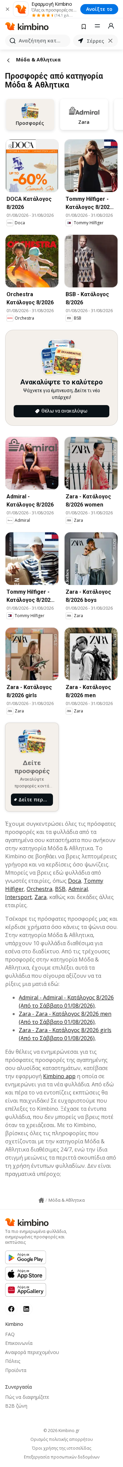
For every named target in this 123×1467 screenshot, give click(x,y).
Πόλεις (12, 1361)
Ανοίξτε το (99, 9)
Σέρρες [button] (95, 41)
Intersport (18, 897)
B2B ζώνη (16, 1406)
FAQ (10, 1334)
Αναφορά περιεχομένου (32, 1352)
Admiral (78, 889)
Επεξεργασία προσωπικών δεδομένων (61, 1457)
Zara (40, 897)
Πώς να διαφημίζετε (27, 1397)
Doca (74, 880)
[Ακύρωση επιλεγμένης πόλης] (110, 40)
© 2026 (61, 1430)
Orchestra (39, 889)
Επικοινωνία (18, 1343)
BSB (60, 889)
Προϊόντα (15, 1370)
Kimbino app (59, 1076)
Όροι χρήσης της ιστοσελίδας (61, 1448)
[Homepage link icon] (41, 1200)
